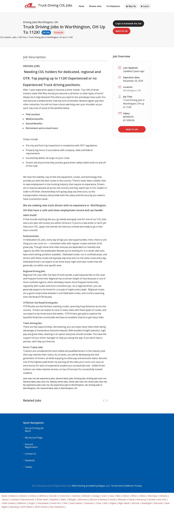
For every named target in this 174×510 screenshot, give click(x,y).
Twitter (28, 467)
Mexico (126, 496)
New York (161, 499)
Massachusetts (27, 499)
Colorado (53, 496)
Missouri (93, 499)
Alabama (13, 496)
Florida (113, 499)
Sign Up (132, 6)
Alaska (4, 496)
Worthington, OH (132, 90)
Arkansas (23, 496)
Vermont (135, 503)
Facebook (30, 460)
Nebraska (122, 499)
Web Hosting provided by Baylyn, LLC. (91, 485)
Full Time (23, 37)
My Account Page (33, 437)
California (42, 496)
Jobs (15, 37)
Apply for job (122, 31)
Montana (103, 499)
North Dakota (26, 507)
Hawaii (131, 499)
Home (81, 6)
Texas (98, 503)
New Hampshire (57, 507)
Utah (105, 503)
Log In (145, 6)
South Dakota (76, 503)
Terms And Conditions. (123, 485)
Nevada (151, 499)
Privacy (138, 485)
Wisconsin (158, 503)
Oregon (31, 503)
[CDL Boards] (30, 6)
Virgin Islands (124, 503)
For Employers (113, 6)
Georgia (96, 496)
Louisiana (14, 499)
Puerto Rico (56, 503)
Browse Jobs (95, 6)
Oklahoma (21, 503)
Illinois (134, 496)
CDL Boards (5, 37)
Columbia (76, 496)
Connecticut (64, 496)
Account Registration (31, 446)
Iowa (111, 496)
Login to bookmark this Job (128, 23)
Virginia (113, 503)
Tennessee (89, 503)
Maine (63, 499)
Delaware (86, 496)
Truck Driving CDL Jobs (55, 5)
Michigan (72, 499)
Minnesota (83, 499)
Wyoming (14, 507)
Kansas (5, 499)
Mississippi (152, 496)
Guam (104, 496)
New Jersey (141, 499)
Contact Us (30, 453)
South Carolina (8, 503)
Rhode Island (42, 499)
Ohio (65, 503)
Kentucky (163, 496)
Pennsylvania (43, 503)
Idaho (118, 496)
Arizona (32, 496)
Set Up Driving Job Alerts (34, 429)
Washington (147, 503)
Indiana (142, 496)
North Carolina (41, 507)
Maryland (54, 499)
